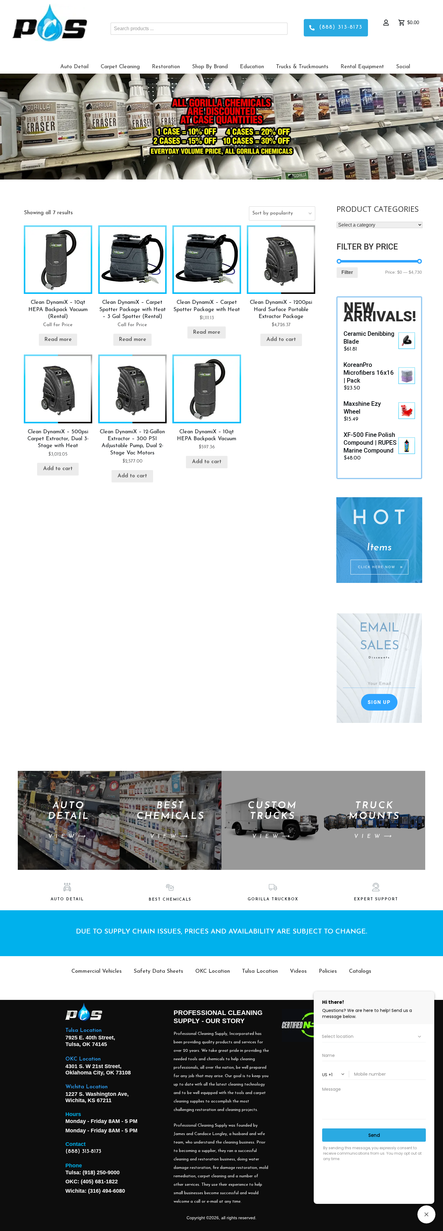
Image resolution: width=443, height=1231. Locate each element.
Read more (58, 339)
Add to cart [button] (281, 339)
